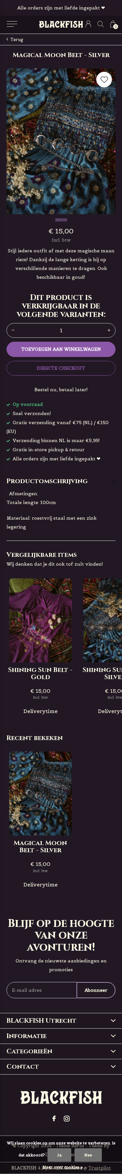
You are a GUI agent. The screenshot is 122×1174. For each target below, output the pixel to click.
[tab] (61, 481)
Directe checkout (61, 368)
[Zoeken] (101, 24)
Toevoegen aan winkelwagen (61, 349)
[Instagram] (67, 1118)
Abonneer (96, 990)
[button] (12, 24)
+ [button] (108, 330)
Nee (88, 1154)
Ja (59, 1154)
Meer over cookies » (63, 1167)
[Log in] (88, 24)
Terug (16, 39)
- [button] (13, 330)
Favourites (104, 79)
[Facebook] (54, 1118)
